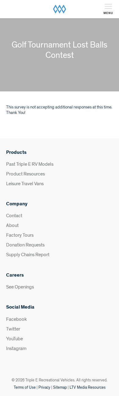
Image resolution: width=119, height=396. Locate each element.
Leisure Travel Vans (25, 184)
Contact (14, 216)
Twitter (13, 329)
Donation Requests (25, 245)
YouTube (14, 339)
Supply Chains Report (27, 255)
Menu (108, 13)
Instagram (16, 348)
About (12, 225)
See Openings (20, 287)
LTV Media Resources (88, 387)
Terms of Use (25, 387)
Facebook (16, 319)
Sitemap (60, 387)
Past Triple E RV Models (29, 164)
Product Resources (25, 174)
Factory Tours (20, 235)
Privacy (44, 387)
